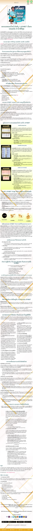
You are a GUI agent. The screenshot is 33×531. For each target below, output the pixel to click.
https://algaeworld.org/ (10, 472)
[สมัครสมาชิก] (28, 1)
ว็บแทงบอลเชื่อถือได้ (13, 511)
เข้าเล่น (31, 3)
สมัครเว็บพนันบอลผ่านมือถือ (5, 511)
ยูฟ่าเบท (2, 506)
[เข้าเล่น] (31, 2)
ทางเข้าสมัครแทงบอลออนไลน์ (21, 511)
